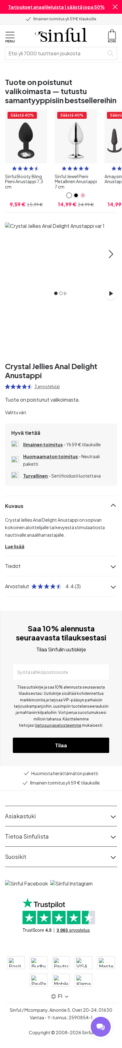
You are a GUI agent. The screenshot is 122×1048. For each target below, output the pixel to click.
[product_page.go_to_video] (110, 293)
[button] (115, 6)
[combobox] (56, 53)
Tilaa (61, 745)
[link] (69, 195)
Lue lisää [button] (14, 546)
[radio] (14, 168)
